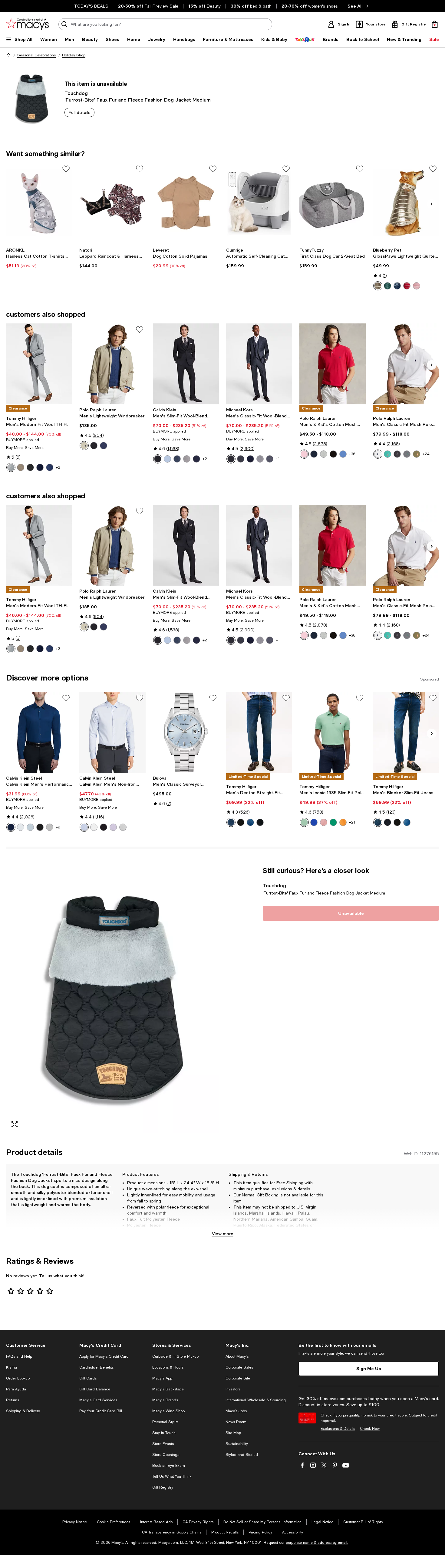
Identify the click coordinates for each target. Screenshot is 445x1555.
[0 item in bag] (434, 24)
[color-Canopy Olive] (416, 454)
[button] (112, 999)
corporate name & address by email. (317, 1542)
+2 (58, 467)
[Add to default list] (66, 168)
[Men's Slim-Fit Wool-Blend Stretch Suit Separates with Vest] (186, 363)
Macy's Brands (165, 1400)
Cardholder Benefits (96, 1367)
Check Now (370, 1428)
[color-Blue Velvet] (11, 827)
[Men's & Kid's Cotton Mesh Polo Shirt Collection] (332, 363)
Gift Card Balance (94, 1389)
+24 (426, 454)
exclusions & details (291, 1188)
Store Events (163, 1444)
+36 (352, 454)
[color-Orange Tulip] (343, 822)
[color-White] (377, 454)
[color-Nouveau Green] (333, 822)
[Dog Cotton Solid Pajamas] (186, 203)
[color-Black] (30, 467)
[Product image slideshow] (112, 999)
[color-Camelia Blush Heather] (323, 822)
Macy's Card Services (98, 1400)
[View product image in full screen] (14, 1124)
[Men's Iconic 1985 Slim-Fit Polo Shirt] (332, 732)
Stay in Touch (164, 1433)
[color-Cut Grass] (304, 822)
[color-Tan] (20, 467)
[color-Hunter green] (387, 285)
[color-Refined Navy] (103, 445)
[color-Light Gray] (260, 459)
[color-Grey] (240, 459)
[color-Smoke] (49, 827)
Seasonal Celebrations (36, 55)
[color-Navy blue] (397, 285)
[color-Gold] (377, 285)
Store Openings (165, 1455)
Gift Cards (88, 1378)
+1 (278, 459)
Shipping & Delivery (23, 1411)
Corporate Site (238, 1378)
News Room (236, 1422)
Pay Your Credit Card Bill (100, 1411)
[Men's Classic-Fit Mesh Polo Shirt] (406, 363)
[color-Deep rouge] (406, 285)
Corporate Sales (239, 1367)
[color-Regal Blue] (314, 822)
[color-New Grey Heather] (323, 454)
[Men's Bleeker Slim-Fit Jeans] (406, 732)
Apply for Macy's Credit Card (104, 1356)
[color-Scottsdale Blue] (343, 454)
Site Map (233, 1433)
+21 (352, 822)
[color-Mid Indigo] (250, 822)
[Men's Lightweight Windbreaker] (112, 363)
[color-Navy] (40, 467)
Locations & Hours (167, 1367)
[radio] (378, 286)
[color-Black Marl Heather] (397, 454)
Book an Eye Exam (168, 1465)
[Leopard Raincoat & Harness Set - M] (112, 203)
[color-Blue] (177, 459)
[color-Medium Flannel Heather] (406, 454)
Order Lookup (18, 1378)
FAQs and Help (19, 1356)
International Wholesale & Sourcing (256, 1400)
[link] (39, 258)
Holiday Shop (73, 55)
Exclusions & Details (338, 1428)
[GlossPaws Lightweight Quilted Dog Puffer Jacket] (406, 203)
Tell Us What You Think (171, 1476)
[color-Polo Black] (93, 445)
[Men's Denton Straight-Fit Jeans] (259, 732)
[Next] (432, 204)
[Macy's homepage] (8, 55)
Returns (12, 1400)
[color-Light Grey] (11, 467)
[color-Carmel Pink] (304, 454)
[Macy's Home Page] (27, 24)
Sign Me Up (368, 1368)
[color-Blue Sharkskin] (49, 467)
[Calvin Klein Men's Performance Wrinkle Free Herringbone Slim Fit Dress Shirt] (39, 732)
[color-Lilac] (113, 827)
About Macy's (237, 1356)
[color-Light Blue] (167, 459)
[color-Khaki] (84, 445)
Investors (233, 1389)
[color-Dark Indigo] (231, 822)
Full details (79, 112)
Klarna (11, 1367)
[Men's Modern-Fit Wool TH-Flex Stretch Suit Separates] (39, 363)
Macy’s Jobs (236, 1411)
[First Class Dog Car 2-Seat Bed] (332, 203)
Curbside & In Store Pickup (175, 1356)
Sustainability (237, 1444)
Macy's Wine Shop (168, 1411)
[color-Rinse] (260, 822)
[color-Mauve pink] (416, 285)
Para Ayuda (16, 1389)
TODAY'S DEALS (91, 6)
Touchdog (76, 93)
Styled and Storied (242, 1455)
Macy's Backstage (168, 1389)
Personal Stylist (165, 1422)
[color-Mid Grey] (269, 459)
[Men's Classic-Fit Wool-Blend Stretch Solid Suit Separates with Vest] (259, 363)
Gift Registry (162, 1487)
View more (222, 1233)
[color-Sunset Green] (387, 454)
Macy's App (162, 1378)
